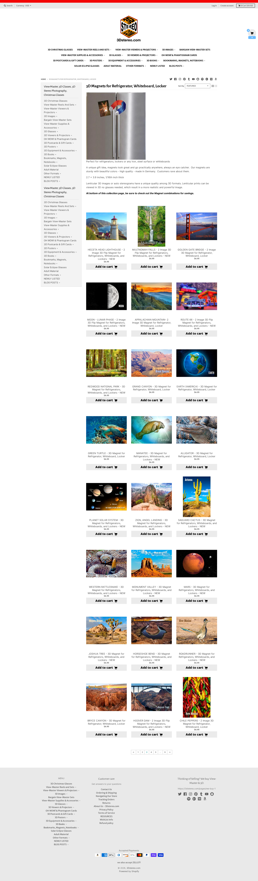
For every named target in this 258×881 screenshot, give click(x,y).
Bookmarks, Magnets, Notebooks (60, 827)
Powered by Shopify (129, 871)
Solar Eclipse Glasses (55, 165)
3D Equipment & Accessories (59, 150)
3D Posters (50, 146)
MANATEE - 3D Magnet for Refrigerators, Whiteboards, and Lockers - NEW (152, 456)
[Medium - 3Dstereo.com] (211, 79)
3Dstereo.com (133, 868)
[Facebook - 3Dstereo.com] (175, 79)
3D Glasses (50, 131)
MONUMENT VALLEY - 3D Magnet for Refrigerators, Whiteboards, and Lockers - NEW (152, 590)
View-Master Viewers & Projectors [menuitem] (135, 49)
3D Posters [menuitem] (96, 60)
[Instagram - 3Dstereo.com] (180, 79)
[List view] (216, 86)
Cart (247, 5)
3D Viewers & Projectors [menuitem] (141, 55)
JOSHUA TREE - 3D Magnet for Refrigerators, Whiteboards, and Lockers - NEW (106, 656)
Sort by (181, 86)
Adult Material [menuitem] (113, 66)
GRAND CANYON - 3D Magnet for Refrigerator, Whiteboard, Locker (151, 388)
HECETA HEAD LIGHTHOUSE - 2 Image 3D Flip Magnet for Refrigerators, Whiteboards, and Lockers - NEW (106, 254)
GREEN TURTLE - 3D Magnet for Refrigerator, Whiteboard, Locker (106, 455)
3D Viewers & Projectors (57, 135)
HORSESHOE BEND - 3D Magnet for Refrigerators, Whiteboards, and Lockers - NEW (152, 656)
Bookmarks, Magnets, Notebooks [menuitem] (183, 60)
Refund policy (106, 823)
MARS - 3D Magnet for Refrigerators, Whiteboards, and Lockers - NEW (197, 590)
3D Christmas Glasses (55, 100)
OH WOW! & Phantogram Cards (60, 139)
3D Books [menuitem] (152, 60)
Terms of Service (106, 813)
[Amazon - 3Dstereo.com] (215, 79)
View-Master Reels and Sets (59, 104)
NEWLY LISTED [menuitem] (157, 66)
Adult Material (51, 169)
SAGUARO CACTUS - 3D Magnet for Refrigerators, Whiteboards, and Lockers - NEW (197, 523)
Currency (20, 5)
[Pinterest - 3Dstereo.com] (184, 79)
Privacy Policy (106, 809)
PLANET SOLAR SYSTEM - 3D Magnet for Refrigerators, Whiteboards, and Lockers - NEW (106, 523)
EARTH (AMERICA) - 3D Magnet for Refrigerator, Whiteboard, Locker (197, 388)
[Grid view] (213, 86)
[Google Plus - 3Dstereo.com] (206, 79)
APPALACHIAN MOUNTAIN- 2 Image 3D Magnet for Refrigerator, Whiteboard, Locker (151, 322)
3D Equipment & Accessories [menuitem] (124, 60)
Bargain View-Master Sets (58, 119)
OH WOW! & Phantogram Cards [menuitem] (179, 55)
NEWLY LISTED (52, 177)
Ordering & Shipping (106, 792)
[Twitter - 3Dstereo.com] (171, 79)
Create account (227, 5)
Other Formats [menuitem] (135, 66)
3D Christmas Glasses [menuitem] (60, 49)
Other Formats (51, 173)
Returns (106, 803)
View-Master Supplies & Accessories (60, 800)
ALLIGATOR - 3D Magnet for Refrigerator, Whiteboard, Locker (196, 455)
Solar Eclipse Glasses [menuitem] (86, 66)
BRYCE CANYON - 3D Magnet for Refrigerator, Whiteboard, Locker (106, 722)
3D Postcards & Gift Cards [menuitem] (68, 60)
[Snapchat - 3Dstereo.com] (197, 79)
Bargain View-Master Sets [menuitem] (194, 49)
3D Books (49, 154)
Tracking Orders (106, 799)
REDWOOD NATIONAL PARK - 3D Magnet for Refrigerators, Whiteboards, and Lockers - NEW (106, 389)
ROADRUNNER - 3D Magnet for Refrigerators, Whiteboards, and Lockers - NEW (197, 656)
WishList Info (106, 819)
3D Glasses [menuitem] (115, 55)
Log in (214, 5)
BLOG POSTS (51, 181)
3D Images (49, 116)
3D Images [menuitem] (167, 49)
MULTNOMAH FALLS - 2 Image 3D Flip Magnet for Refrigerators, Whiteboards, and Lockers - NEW (151, 252)
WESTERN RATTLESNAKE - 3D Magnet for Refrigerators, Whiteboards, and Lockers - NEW (106, 590)
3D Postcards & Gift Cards (58, 142)
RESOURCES (106, 816)
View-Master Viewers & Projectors (60, 790)
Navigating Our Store (106, 796)
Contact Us (106, 789)
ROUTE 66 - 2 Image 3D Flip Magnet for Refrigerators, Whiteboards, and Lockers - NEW (197, 322)
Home (43, 79)
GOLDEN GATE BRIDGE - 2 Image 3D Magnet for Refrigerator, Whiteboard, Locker (197, 252)
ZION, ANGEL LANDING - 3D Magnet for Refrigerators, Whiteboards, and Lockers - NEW (151, 523)
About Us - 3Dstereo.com (106, 806)
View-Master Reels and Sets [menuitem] (93, 49)
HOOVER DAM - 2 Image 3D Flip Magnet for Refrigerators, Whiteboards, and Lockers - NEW (151, 723)
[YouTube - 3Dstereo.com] (193, 79)
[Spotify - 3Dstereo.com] (202, 79)
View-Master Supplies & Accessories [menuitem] (82, 55)
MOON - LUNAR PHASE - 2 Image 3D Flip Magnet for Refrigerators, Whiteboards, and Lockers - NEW (106, 322)
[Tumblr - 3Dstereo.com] (189, 79)
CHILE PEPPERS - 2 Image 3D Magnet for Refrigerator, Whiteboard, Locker (197, 723)
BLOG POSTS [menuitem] (175, 66)
